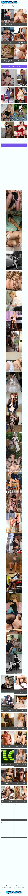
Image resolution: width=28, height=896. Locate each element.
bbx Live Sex (14, 145)
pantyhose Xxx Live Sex (14, 66)
